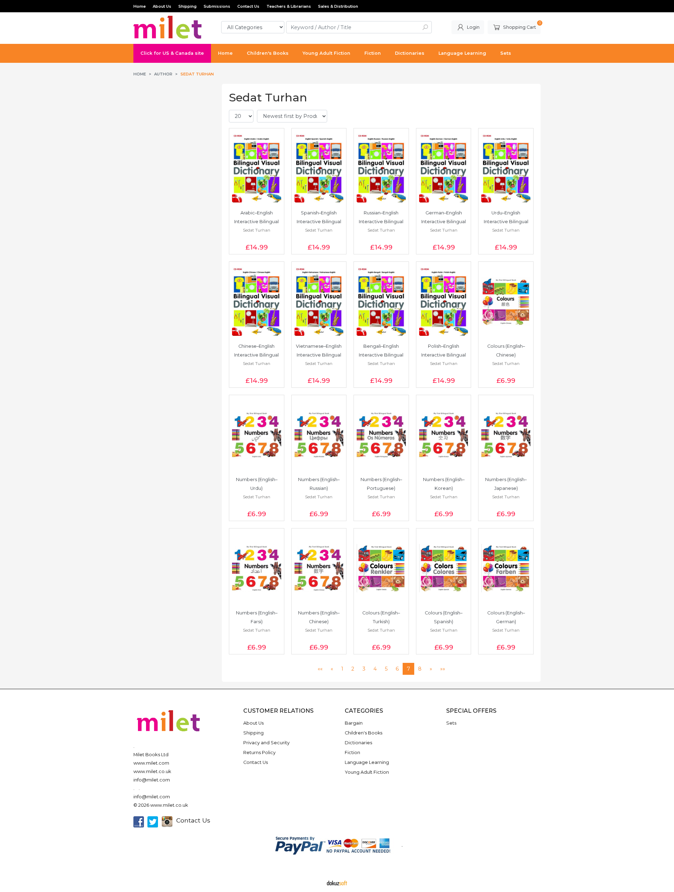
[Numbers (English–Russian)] (319, 435)
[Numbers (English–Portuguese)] (381, 435)
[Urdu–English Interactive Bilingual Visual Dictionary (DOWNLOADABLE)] (505, 168)
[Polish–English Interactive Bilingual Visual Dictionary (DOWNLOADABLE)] (443, 301)
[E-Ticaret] (337, 882)
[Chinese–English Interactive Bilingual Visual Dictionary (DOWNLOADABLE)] (256, 301)
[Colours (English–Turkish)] (381, 568)
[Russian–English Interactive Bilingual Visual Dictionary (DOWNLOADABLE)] (381, 168)
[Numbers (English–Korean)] (443, 435)
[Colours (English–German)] (505, 568)
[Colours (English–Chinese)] (505, 301)
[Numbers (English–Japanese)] (505, 435)
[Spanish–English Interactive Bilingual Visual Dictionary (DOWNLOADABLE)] (319, 168)
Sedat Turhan (256, 230)
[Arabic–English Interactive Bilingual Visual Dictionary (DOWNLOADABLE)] (256, 168)
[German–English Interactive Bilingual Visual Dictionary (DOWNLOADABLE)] (443, 168)
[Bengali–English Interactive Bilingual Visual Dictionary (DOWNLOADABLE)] (381, 301)
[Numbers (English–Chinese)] (319, 568)
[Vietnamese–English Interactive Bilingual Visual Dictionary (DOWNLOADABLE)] (319, 301)
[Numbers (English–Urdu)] (256, 435)
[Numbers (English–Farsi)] (256, 568)
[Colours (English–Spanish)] (443, 568)
